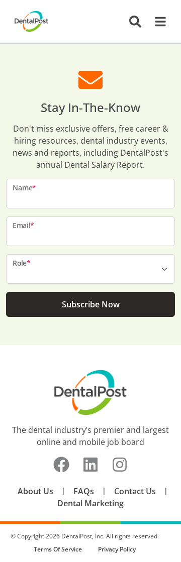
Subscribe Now (91, 304)
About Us (35, 491)
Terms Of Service (58, 549)
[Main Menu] (157, 22)
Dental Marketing (90, 503)
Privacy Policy (117, 549)
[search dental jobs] (135, 21)
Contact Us (135, 491)
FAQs (83, 491)
